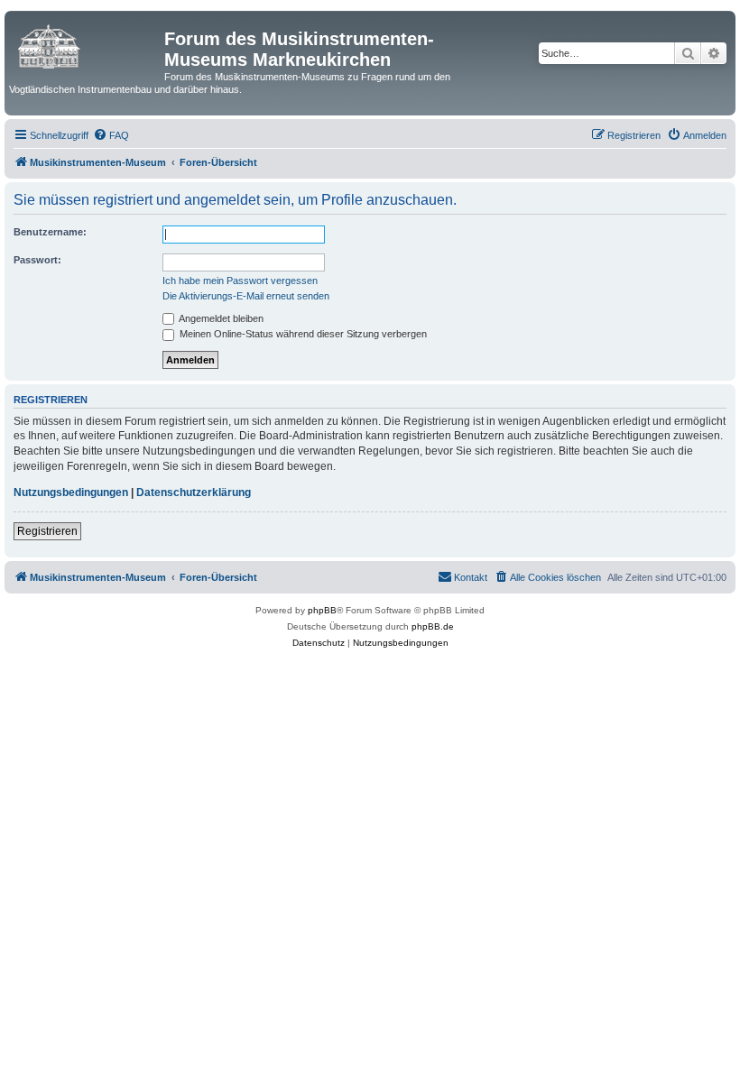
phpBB (322, 610)
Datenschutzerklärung (193, 492)
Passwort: (37, 259)
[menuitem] (111, 135)
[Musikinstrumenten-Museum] (86, 44)
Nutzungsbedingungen (71, 492)
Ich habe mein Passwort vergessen (240, 280)
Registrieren (47, 531)
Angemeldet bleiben (220, 318)
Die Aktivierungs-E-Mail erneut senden (245, 295)
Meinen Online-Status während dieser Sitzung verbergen (302, 333)
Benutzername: (50, 231)
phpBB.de (433, 626)
